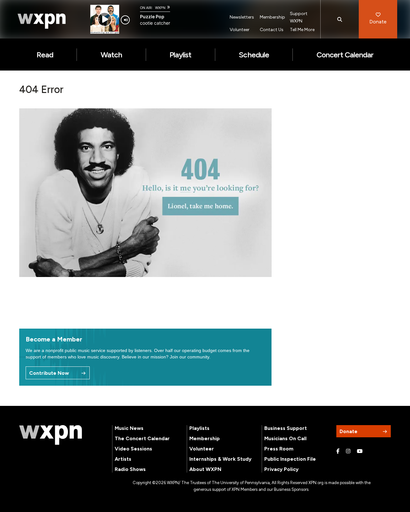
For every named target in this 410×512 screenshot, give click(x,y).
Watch (111, 54)
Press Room (278, 449)
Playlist (180, 54)
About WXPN (205, 469)
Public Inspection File (290, 459)
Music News (129, 428)
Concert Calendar (345, 54)
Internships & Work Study (220, 459)
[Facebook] (338, 451)
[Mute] (125, 19)
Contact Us (271, 29)
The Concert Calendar (142, 438)
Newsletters (242, 17)
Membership (272, 17)
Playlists (199, 428)
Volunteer (240, 29)
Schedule (254, 54)
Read (45, 54)
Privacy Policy (281, 469)
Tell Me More (302, 29)
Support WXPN (299, 17)
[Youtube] (360, 451)
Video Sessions (133, 449)
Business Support (285, 428)
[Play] (104, 19)
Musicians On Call (285, 438)
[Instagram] (348, 451)
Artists (123, 459)
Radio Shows (130, 469)
